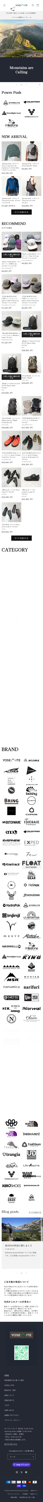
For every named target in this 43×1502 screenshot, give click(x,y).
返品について (9, 1395)
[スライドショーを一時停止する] (40, 84)
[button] (4, 5)
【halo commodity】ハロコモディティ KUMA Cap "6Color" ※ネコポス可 (11, 264)
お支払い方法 (9, 1385)
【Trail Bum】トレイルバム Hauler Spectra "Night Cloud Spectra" (11, 420)
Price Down (30, 742)
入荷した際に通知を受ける (11, 255)
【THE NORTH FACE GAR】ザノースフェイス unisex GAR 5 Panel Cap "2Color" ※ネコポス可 (10, 299)
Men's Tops (10, 580)
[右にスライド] (26, 1273)
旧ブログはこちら (10, 1444)
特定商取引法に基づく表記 (14, 1380)
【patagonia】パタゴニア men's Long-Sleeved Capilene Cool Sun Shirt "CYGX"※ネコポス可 (10, 167)
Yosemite (12, 1490)
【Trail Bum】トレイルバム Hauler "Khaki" (31, 377)
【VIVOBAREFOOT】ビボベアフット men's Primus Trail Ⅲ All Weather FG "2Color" (31, 456)
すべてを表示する (21, 212)
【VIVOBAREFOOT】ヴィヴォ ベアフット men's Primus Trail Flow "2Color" (11, 455)
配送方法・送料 (10, 1390)
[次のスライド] (26, 84)
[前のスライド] (16, 84)
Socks (30, 664)
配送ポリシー (34, 1494)
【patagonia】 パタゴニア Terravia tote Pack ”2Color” (30, 200)
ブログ (6, 1405)
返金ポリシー (35, 1490)
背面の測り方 (9, 1400)
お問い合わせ (9, 1410)
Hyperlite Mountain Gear (21, 72)
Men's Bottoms (30, 580)
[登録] (33, 1456)
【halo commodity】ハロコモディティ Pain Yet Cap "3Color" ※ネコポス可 (31, 256)
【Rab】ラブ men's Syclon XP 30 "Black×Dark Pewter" (31, 343)
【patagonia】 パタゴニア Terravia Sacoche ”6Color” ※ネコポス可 (11, 200)
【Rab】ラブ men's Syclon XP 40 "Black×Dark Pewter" (11, 385)
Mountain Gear (10, 716)
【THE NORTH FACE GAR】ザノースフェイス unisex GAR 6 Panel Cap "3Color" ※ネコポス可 (30, 299)
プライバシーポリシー (12, 1420)
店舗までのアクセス (11, 1415)
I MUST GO (10, 742)
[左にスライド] (16, 1273)
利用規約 (25, 1494)
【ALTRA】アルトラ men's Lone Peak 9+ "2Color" (11, 526)
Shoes (10, 635)
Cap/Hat (10, 664)
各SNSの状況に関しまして (18, 1245)
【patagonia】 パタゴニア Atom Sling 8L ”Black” (30, 165)
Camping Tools (30, 716)
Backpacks (30, 635)
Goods (30, 690)
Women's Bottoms (31, 606)
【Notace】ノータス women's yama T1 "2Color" (28, 492)
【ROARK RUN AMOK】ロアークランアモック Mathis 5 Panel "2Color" (11, 335)
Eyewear (10, 690)
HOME (6, 1375)
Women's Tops (10, 606)
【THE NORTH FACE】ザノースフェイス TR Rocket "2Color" (31, 420)
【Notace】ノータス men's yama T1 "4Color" (11, 491)
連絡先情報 (14, 1497)
